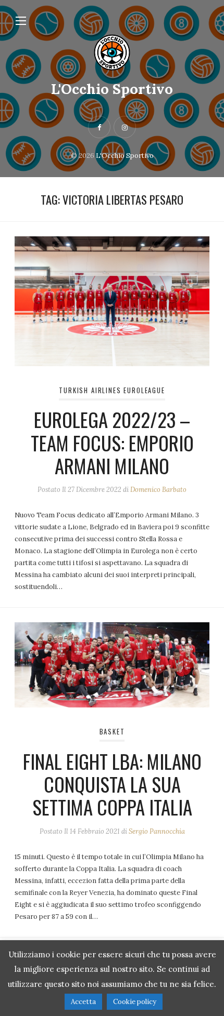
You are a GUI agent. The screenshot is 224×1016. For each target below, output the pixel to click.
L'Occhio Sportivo (112, 89)
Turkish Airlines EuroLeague (112, 390)
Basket (112, 732)
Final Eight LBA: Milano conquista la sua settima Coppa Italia (112, 784)
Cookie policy (134, 1001)
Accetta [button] (83, 1001)
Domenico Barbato (158, 489)
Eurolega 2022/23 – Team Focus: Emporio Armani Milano (112, 442)
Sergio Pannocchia (157, 831)
